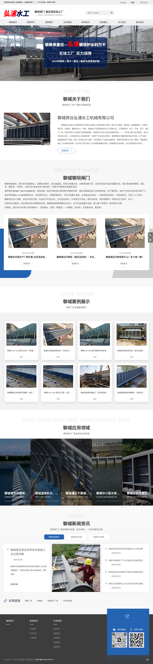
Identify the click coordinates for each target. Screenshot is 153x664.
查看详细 (14, 584)
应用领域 (67, 22)
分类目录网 (67, 601)
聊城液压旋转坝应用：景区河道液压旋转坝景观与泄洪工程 (132, 351)
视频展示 (104, 22)
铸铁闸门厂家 (52, 601)
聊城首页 (13, 22)
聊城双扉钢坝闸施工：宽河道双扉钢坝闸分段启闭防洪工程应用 (95, 393)
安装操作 (33, 629)
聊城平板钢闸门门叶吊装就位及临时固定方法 (127, 560)
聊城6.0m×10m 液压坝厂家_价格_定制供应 (125, 257)
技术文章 (33, 633)
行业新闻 (33, 638)
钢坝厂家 (28, 601)
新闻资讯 (86, 22)
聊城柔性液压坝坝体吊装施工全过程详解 (28, 552)
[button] (74, 76)
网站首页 (123, 2)
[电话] (150, 234)
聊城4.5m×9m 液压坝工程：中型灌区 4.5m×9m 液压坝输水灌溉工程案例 (21, 351)
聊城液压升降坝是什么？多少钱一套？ (76, 257)
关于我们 (122, 22)
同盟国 (39, 601)
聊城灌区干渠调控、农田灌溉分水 (87, 493)
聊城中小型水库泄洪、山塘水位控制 (119, 493)
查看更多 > (66, 151)
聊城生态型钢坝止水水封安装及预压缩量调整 (127, 584)
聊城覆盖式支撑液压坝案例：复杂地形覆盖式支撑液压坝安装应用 (21, 393)
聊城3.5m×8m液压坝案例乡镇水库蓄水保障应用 (95, 351)
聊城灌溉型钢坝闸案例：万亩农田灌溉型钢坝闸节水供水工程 (132, 393)
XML (147, 659)
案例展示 (49, 22)
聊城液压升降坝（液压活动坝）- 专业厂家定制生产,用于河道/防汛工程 (28, 257)
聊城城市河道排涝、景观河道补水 (26, 493)
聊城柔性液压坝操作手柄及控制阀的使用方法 (127, 572)
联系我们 (140, 22)
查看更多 (28, 264)
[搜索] (112, 13)
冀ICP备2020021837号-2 (45, 659)
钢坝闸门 (31, 22)
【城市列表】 (143, 2)
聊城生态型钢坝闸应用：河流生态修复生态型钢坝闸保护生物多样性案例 (58, 351)
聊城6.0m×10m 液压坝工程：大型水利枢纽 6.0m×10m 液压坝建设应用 (58, 393)
